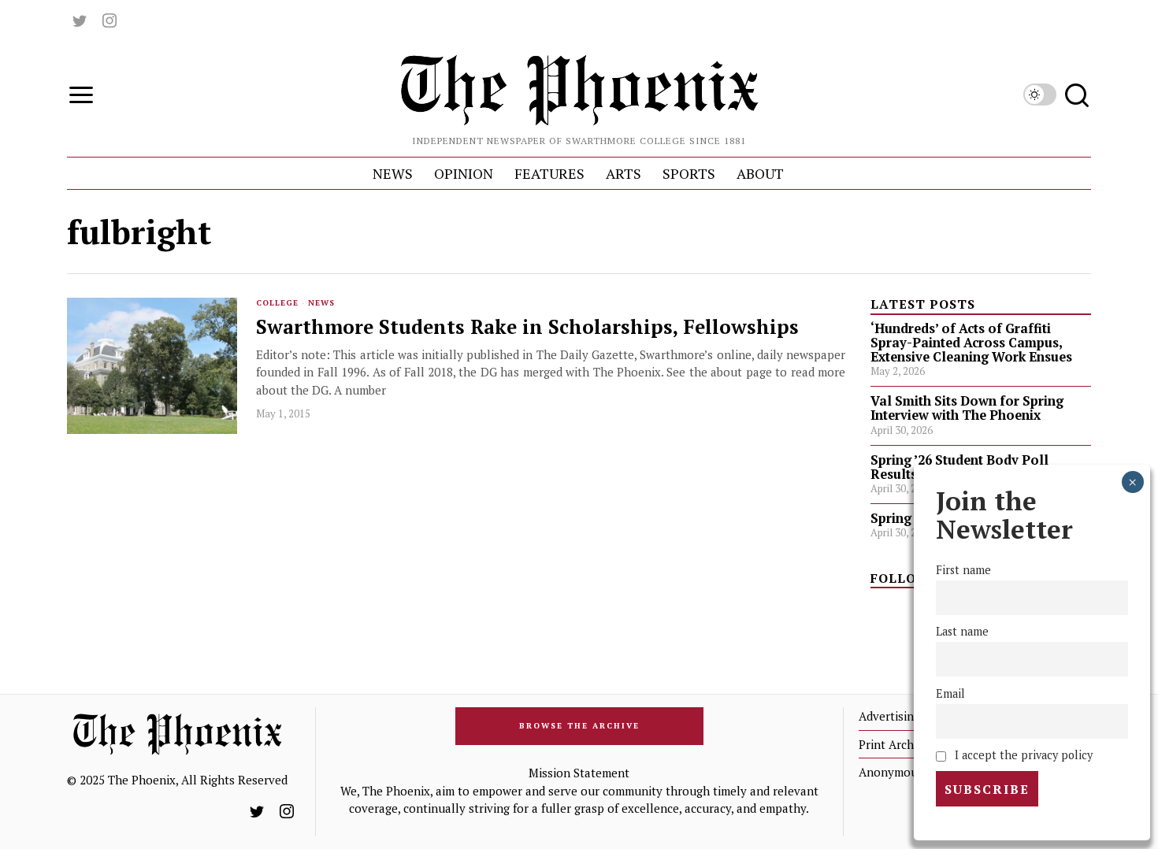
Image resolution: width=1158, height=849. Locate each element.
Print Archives (897, 744)
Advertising (889, 716)
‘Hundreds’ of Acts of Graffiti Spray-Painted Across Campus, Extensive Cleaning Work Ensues (971, 342)
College (277, 303)
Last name (962, 632)
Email (950, 693)
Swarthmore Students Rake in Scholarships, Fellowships (527, 327)
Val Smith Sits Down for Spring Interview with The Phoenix (966, 408)
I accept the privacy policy (1022, 754)
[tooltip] (79, 20)
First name (963, 570)
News (321, 303)
